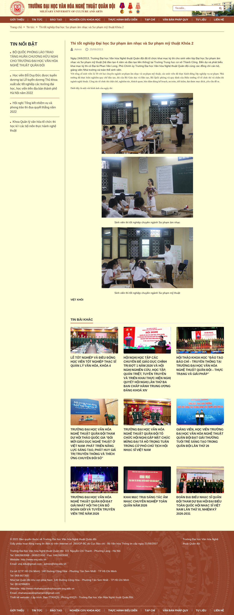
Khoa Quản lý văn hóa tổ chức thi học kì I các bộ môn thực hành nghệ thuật (33, 126)
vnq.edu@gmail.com (30, 563)
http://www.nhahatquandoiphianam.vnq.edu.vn (47, 588)
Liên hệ (219, 19)
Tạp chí (150, 19)
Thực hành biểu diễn (122, 19)
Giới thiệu (17, 19)
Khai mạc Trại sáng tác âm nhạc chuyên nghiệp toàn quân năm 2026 (146, 501)
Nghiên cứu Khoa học (85, 19)
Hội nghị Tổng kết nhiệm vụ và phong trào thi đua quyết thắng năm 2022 (33, 107)
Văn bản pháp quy (175, 19)
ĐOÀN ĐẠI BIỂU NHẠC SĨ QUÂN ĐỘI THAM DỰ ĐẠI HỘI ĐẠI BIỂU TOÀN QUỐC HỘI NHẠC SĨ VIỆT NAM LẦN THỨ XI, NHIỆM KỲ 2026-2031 (199, 505)
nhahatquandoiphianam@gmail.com (39, 592)
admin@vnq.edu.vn (55, 563)
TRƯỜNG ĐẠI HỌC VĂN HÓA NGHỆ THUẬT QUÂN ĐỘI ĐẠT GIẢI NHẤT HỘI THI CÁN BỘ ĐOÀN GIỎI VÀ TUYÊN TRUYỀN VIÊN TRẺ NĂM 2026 (93, 505)
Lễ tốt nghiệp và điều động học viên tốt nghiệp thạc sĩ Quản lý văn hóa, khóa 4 (93, 361)
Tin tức (37, 19)
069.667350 (22, 575)
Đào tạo (56, 19)
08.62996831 (22, 584)
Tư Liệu (201, 19)
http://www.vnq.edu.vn (33, 559)
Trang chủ (16, 27)
